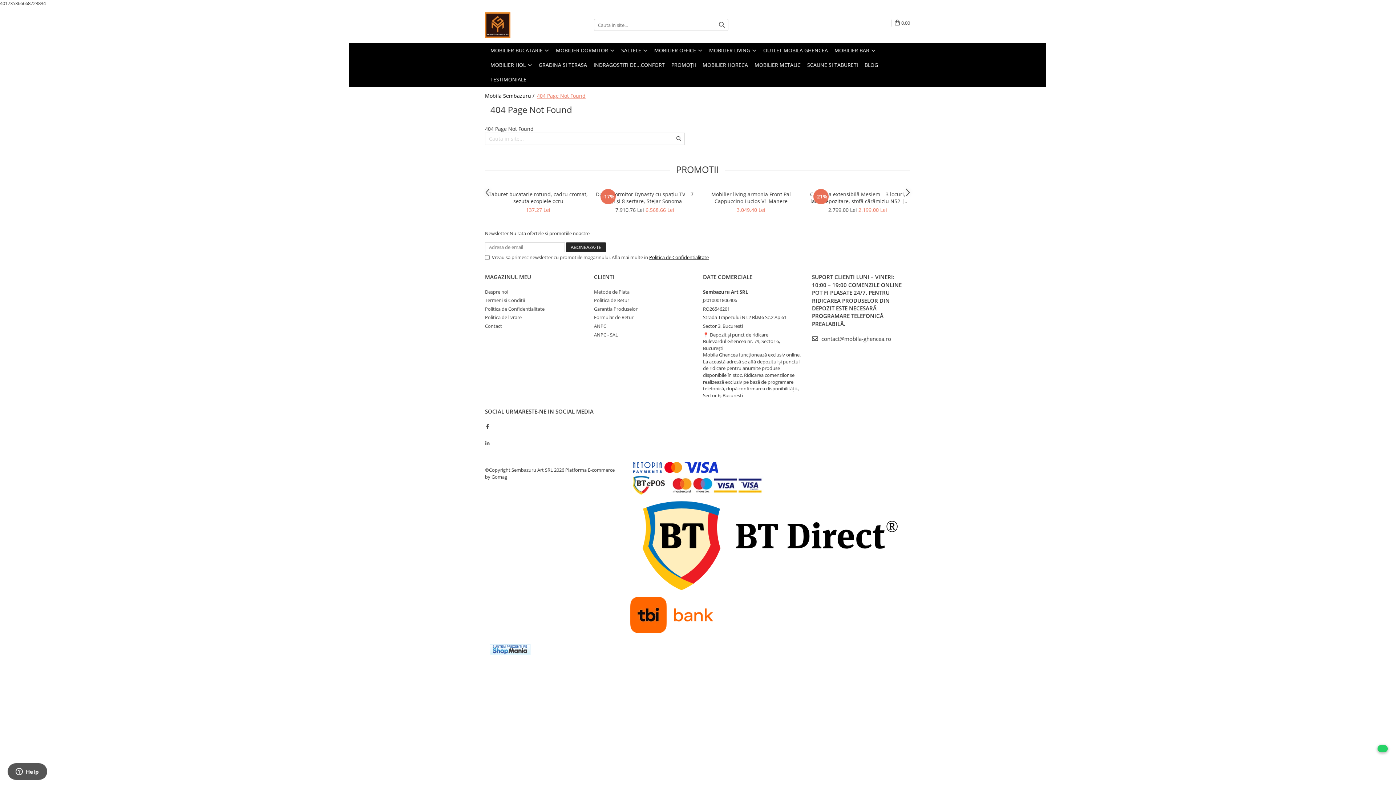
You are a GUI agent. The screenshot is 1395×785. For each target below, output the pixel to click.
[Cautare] (721, 25)
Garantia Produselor (616, 309)
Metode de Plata (612, 292)
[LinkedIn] (487, 443)
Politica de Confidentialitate (679, 257)
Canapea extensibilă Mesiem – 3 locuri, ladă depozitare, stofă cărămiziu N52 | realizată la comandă (857, 198)
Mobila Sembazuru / (510, 95)
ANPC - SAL (606, 334)
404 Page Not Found (561, 95)
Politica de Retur (611, 300)
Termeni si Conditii (505, 300)
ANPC (600, 326)
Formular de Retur (614, 317)
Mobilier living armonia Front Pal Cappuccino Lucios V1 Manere (751, 198)
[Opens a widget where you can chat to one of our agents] (27, 772)
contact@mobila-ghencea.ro (855, 338)
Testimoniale (508, 79)
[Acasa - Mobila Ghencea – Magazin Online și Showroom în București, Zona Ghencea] (521, 25)
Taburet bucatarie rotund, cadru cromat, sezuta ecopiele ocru (538, 198)
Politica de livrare (503, 317)
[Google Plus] (487, 434)
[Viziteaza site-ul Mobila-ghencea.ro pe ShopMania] (510, 649)
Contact (493, 326)
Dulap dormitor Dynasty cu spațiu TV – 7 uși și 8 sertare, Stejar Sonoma (645, 198)
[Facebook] (487, 426)
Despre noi (496, 292)
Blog (871, 64)
